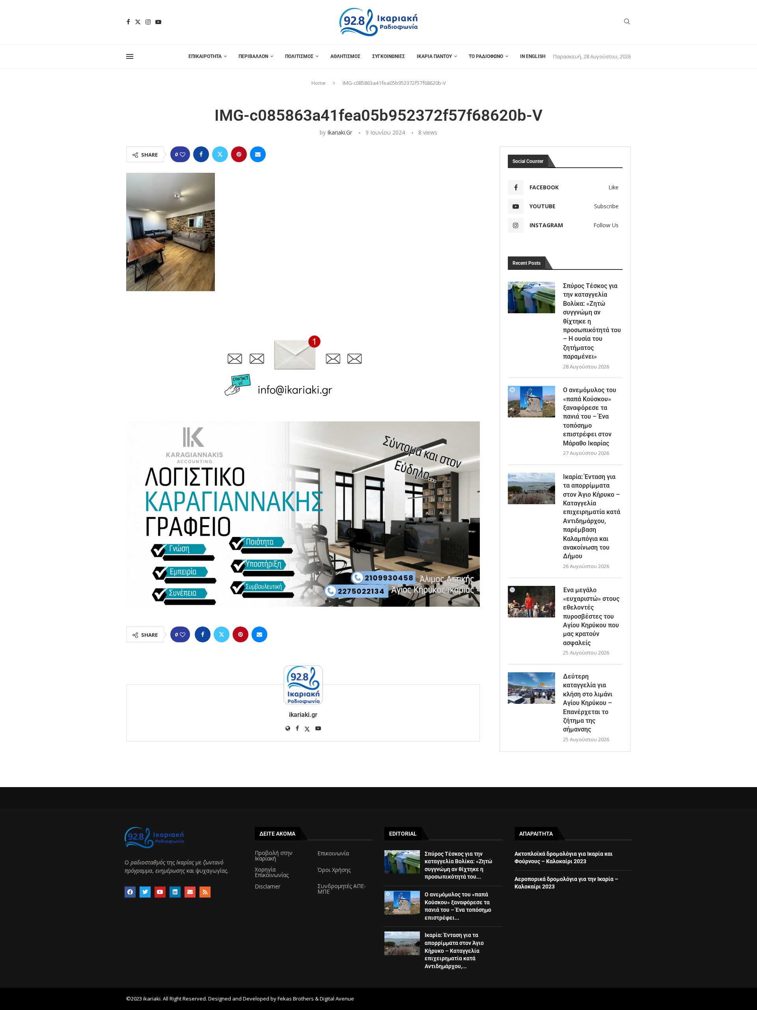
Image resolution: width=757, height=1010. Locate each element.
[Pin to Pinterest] (239, 154)
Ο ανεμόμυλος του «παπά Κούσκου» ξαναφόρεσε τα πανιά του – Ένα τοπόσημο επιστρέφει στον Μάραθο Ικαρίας (589, 416)
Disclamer (267, 886)
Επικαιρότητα (205, 56)
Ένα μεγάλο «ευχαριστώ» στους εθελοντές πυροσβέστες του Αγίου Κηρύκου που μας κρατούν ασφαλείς (591, 616)
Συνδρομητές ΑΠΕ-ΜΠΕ (341, 888)
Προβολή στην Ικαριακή (274, 855)
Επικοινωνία (333, 853)
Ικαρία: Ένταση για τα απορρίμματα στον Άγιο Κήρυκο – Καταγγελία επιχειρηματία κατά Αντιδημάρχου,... (454, 950)
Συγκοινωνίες (388, 56)
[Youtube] (158, 22)
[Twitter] (137, 22)
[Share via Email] (258, 154)
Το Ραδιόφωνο (486, 56)
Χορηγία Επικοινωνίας (272, 872)
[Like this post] (182, 154)
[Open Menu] (129, 56)
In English (532, 56)
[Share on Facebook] (201, 154)
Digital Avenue (337, 998)
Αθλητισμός (345, 56)
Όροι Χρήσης (334, 870)
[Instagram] (148, 22)
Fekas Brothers (296, 998)
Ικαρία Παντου (434, 56)
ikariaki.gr (339, 132)
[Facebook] (128, 22)
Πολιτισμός (299, 56)
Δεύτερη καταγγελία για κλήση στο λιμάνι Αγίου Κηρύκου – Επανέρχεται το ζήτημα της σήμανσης (587, 703)
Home (318, 82)
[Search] (627, 22)
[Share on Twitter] (220, 154)
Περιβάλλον (253, 56)
